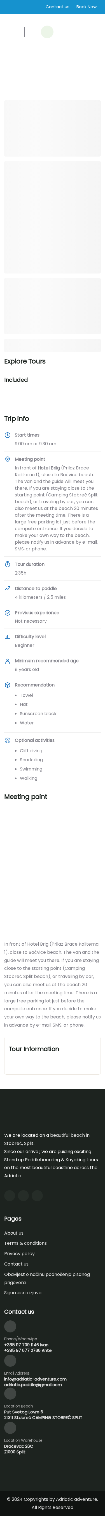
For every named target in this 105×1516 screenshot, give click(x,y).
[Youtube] (23, 1195)
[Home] (23, 18)
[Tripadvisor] (37, 1195)
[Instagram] (9, 1195)
